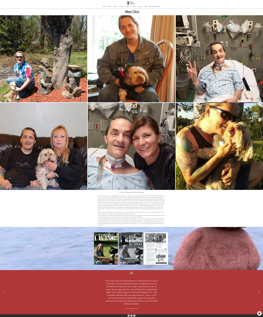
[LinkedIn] (129, 316)
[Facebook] (131, 316)
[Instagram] (134, 316)
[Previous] (4, 292)
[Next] (259, 292)
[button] (121, 6)
